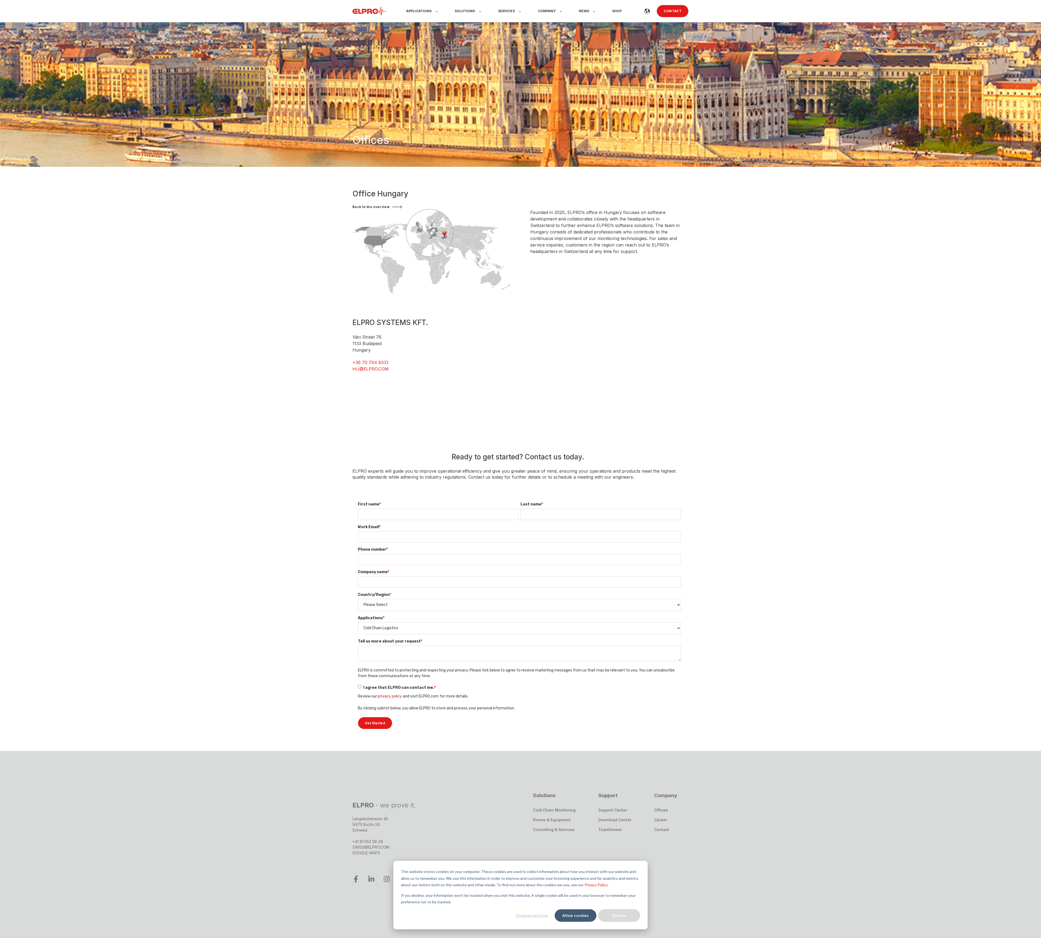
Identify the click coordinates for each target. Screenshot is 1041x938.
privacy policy (390, 696)
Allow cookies (575, 915)
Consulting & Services (554, 829)
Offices (661, 810)
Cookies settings (532, 915)
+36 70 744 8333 (370, 362)
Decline (619, 915)
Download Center (614, 819)
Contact (661, 829)
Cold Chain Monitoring (554, 810)
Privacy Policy (595, 884)
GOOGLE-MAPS (366, 853)
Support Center (612, 810)
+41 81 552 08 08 (367, 841)
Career (660, 819)
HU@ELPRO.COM (370, 369)
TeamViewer (610, 829)
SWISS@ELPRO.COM (370, 847)
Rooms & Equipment (552, 819)
